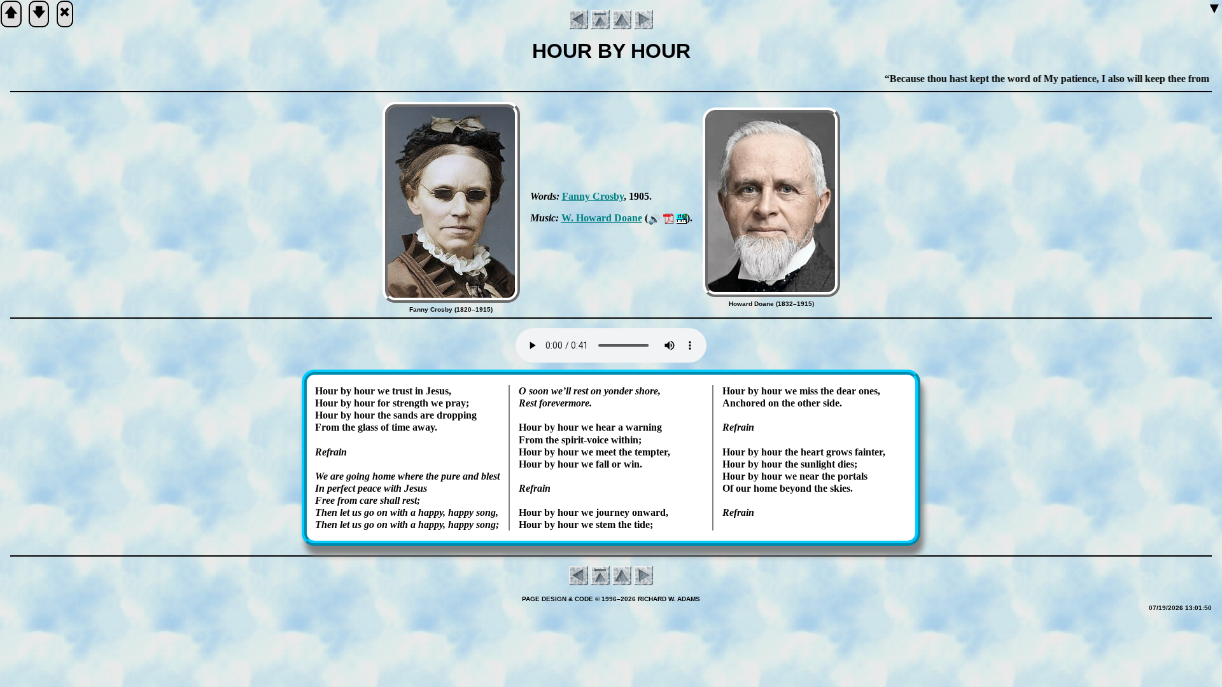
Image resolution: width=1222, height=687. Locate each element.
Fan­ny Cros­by (593, 196)
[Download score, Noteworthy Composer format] (682, 217)
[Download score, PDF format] (668, 217)
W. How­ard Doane (601, 217)
